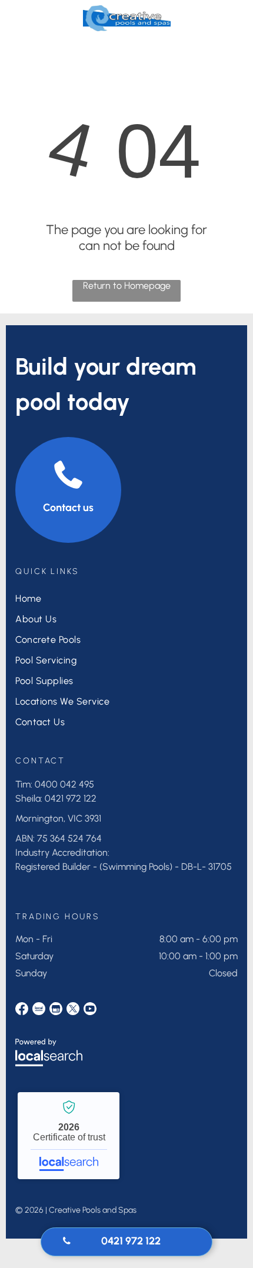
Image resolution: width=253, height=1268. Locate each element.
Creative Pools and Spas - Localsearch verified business (68, 1135)
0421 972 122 (70, 798)
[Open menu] (26, 18)
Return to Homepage (127, 285)
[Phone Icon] (222, 23)
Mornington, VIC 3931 (58, 818)
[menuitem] (69, 598)
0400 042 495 (64, 784)
